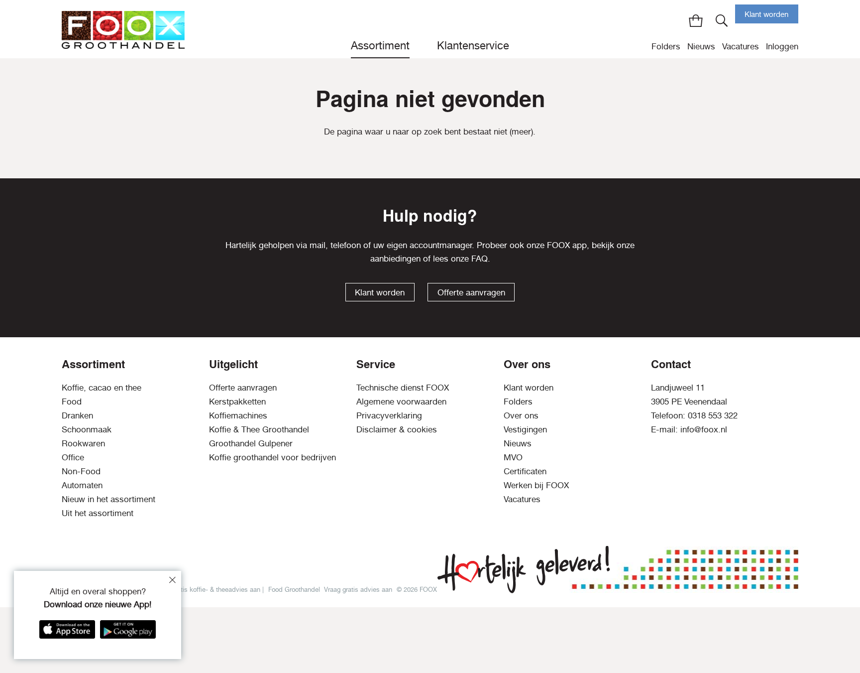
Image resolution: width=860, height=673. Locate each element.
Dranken (77, 415)
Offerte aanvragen (471, 292)
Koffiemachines (238, 415)
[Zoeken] (722, 20)
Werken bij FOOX (536, 485)
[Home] (123, 29)
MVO (513, 457)
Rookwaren (83, 443)
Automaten (82, 485)
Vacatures (740, 46)
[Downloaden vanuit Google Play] (128, 629)
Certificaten (525, 471)
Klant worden (766, 14)
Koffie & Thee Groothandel (259, 429)
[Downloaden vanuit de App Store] (67, 629)
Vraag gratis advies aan (358, 589)
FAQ (479, 259)
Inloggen (782, 46)
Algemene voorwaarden (401, 401)
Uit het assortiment (97, 513)
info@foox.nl (703, 429)
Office (73, 457)
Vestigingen (525, 429)
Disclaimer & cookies (396, 429)
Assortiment (380, 45)
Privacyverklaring (389, 415)
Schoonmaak (86, 429)
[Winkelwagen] (696, 20)
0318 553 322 (713, 415)
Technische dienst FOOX (402, 388)
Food (72, 401)
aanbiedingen (395, 259)
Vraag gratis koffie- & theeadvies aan (206, 589)
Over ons (521, 415)
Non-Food (81, 471)
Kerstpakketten (237, 401)
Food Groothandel (294, 589)
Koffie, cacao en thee (101, 388)
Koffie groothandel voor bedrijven (272, 457)
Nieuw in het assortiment (108, 499)
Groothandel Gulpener (251, 443)
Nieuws (701, 46)
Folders (665, 46)
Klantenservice (473, 45)
